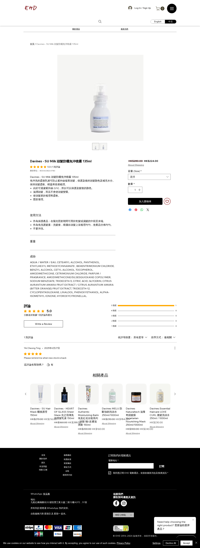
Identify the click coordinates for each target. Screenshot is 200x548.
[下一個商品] (175, 394)
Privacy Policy (123, 543)
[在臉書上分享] (130, 210)
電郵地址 (113, 460)
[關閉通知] (193, 520)
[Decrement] (130, 190)
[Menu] (172, 8)
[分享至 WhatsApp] (142, 210)
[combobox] (149, 177)
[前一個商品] (26, 394)
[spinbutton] (135, 190)
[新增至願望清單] (167, 201)
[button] (160, 8)
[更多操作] (175, 348)
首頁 (32, 44)
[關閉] (196, 543)
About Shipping (136, 165)
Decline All (171, 543)
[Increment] (140, 190)
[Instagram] (124, 503)
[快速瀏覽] (40, 394)
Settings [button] (156, 543)
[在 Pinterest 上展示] (136, 210)
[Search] (99, 21)
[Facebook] (116, 503)
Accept (186, 543)
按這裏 (46, 493)
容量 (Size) (135, 171)
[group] (100, 409)
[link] (45, 167)
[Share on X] (148, 210)
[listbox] (123, 515)
